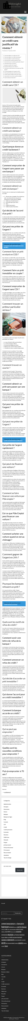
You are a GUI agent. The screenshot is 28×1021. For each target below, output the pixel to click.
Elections (6, 834)
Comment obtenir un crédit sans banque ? (12, 57)
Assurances (6, 809)
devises (12, 931)
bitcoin (15, 927)
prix (6, 943)
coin (8, 929)
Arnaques (6, 806)
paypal (15, 940)
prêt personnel (7, 845)
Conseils (6, 822)
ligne (6, 937)
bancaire (20, 923)
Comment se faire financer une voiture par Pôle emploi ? (13, 69)
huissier (3, 937)
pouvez (19, 940)
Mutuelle (6, 840)
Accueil (3, 903)
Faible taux (6, 837)
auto (16, 923)
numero (4, 940)
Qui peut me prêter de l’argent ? (10, 65)
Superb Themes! (15, 1019)
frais (14, 934)
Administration (7, 804)
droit (15, 931)
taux (6, 946)
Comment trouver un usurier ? (10, 63)
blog (5, 819)
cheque (24, 927)
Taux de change (7, 857)
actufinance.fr (7, 792)
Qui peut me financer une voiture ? (11, 66)
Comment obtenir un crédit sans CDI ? (12, 55)
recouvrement (11, 943)
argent (4, 923)
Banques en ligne (8, 817)
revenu (16, 943)
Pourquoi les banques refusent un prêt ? (13, 72)
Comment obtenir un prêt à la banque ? (12, 58)
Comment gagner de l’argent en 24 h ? (12, 71)
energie (18, 931)
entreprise (4, 934)
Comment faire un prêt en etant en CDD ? (12, 60)
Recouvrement (7, 852)
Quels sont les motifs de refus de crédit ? (13, 74)
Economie (6, 832)
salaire (20, 943)
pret (3, 943)
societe (2, 946)
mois (10, 937)
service (25, 943)
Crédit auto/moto (8, 829)
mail (8, 937)
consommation (12, 929)
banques (11, 927)
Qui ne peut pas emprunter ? (10, 77)
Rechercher (7, 866)
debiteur (3, 931)
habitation (21, 934)
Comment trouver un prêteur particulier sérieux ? (14, 61)
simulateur (6, 855)
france (17, 934)
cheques (3, 929)
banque (5, 926)
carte (19, 927)
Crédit (5, 827)
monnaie (15, 937)
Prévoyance (7, 850)
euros (10, 934)
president (24, 940)
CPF (5, 824)
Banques (6, 814)
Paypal (5, 842)
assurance (11, 923)
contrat (18, 929)
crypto (21, 929)
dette (9, 931)
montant (19, 937)
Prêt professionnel (8, 847)
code (6, 929)
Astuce (5, 811)
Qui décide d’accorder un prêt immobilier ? (13, 76)
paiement (10, 940)
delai (6, 931)
